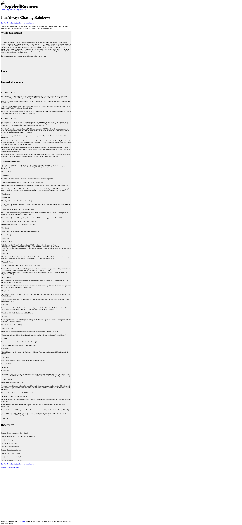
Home (3, 9)
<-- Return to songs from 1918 (10, 467)
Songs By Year (10, 9)
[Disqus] (36, 493)
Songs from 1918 (21, 9)
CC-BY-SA (21, 521)
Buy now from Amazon (17, 23)
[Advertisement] (35, 63)
